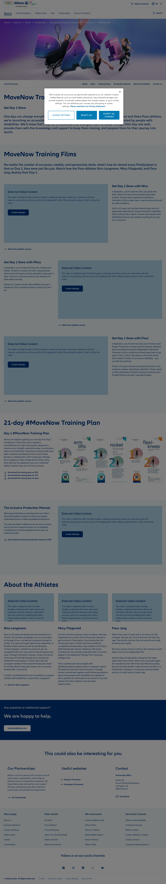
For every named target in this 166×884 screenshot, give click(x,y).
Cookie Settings (61, 115)
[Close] (120, 91)
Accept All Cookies (109, 115)
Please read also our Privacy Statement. (88, 106)
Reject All (86, 115)
